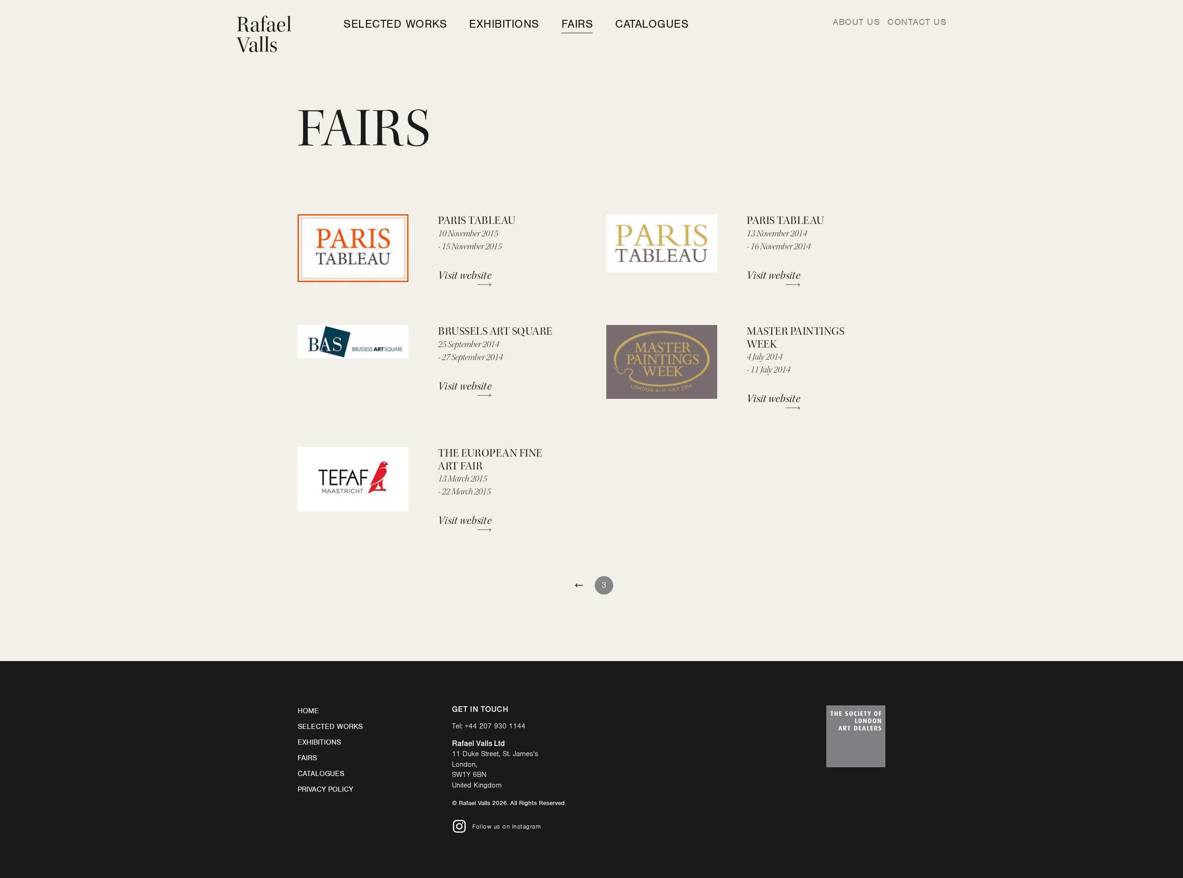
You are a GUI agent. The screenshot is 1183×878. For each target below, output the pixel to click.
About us (856, 22)
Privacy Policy (325, 789)
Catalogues (652, 24)
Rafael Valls (264, 35)
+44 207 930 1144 (495, 726)
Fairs (577, 24)
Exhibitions (504, 24)
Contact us (916, 22)
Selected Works (395, 24)
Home (308, 711)
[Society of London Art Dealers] (855, 736)
